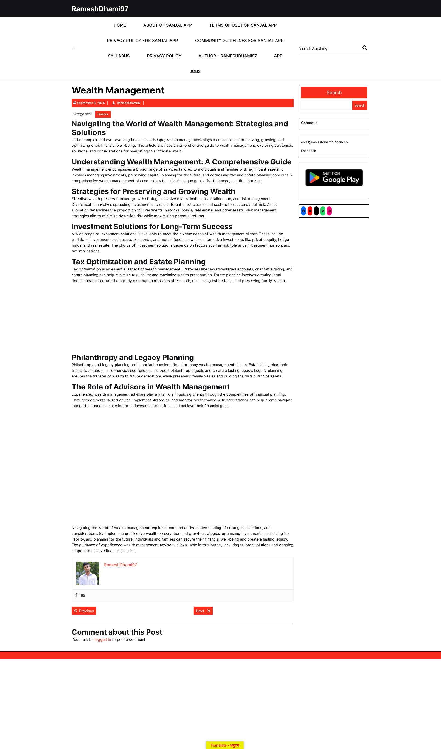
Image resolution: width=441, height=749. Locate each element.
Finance (103, 114)
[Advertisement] (183, 319)
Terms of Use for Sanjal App (243, 25)
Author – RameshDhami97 (227, 56)
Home (120, 25)
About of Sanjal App (167, 25)
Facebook (308, 151)
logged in (103, 639)
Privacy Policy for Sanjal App (142, 40)
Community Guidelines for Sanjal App (239, 40)
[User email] (83, 595)
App (278, 56)
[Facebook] (76, 595)
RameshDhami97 (100, 9)
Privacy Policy (164, 56)
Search (334, 92)
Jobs (195, 71)
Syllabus (119, 56)
